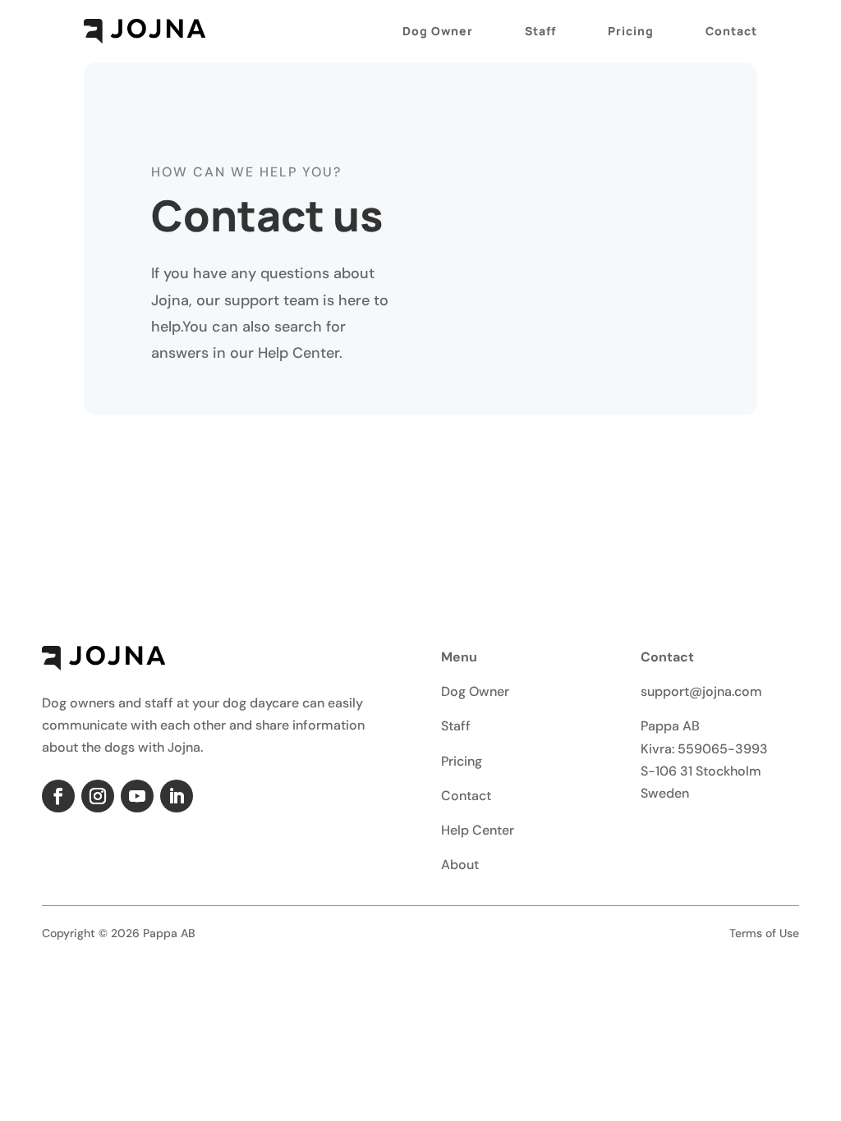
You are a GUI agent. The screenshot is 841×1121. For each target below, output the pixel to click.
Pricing (631, 31)
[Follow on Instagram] (97, 796)
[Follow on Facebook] (58, 796)
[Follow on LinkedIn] (176, 796)
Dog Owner (437, 31)
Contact (731, 31)
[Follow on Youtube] (137, 796)
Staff (540, 31)
